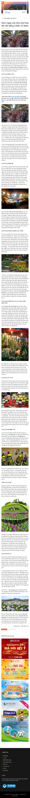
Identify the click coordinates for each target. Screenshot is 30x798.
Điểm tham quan (7, 760)
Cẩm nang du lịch (12, 629)
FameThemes (15, 795)
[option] (15, 18)
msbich (2, 28)
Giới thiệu (5, 755)
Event (4, 768)
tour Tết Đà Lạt (13, 590)
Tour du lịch (6, 766)
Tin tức (5, 758)
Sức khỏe (5, 770)
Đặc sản (5, 764)
